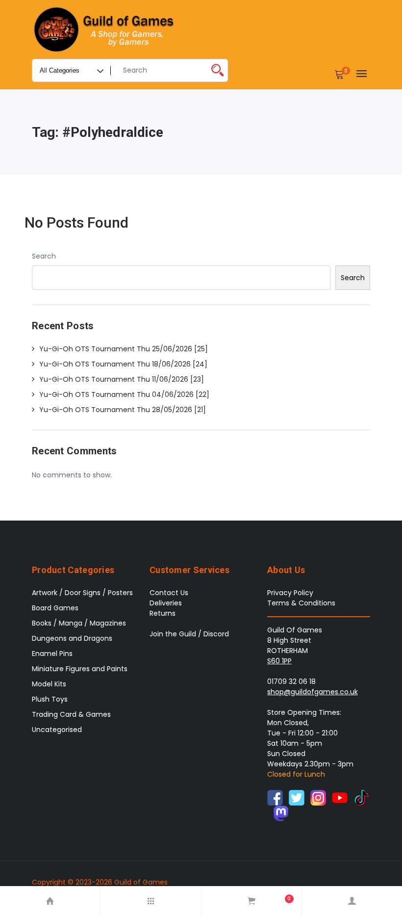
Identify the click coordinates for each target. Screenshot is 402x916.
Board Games (55, 608)
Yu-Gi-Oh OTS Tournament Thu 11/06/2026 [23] (121, 379)
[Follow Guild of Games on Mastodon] (281, 813)
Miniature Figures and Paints (79, 669)
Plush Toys (50, 699)
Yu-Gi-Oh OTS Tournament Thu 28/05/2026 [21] (122, 410)
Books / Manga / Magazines (79, 623)
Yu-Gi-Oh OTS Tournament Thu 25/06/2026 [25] (123, 349)
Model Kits (49, 684)
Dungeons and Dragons (72, 638)
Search (44, 256)
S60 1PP (279, 661)
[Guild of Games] (105, 29)
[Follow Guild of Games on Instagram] (318, 797)
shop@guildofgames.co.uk (312, 692)
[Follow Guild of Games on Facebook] (275, 797)
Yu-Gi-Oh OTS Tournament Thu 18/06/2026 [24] (123, 364)
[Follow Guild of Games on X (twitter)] (296, 797)
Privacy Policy (290, 593)
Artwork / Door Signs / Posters (82, 593)
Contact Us (169, 593)
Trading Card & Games (71, 714)
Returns (163, 613)
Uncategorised (57, 729)
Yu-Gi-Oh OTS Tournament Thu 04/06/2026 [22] (124, 394)
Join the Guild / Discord (189, 634)
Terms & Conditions (301, 603)
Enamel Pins (52, 653)
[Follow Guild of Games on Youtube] (340, 797)
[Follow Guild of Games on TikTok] (361, 797)
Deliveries (166, 603)
